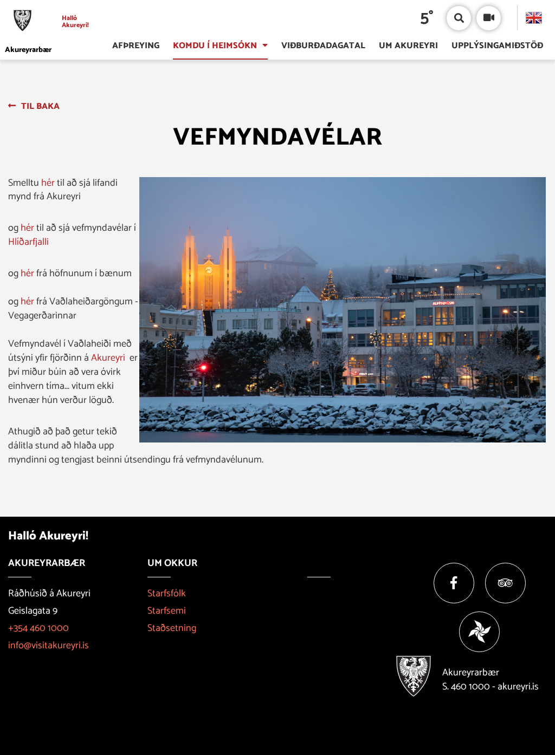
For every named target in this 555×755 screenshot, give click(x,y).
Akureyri (108, 358)
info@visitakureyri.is (48, 645)
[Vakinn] (479, 631)
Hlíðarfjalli (28, 242)
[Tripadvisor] (505, 583)
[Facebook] (454, 583)
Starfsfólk (166, 593)
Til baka (40, 106)
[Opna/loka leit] (459, 18)
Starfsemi (166, 611)
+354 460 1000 (38, 628)
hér (49, 183)
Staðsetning (171, 628)
